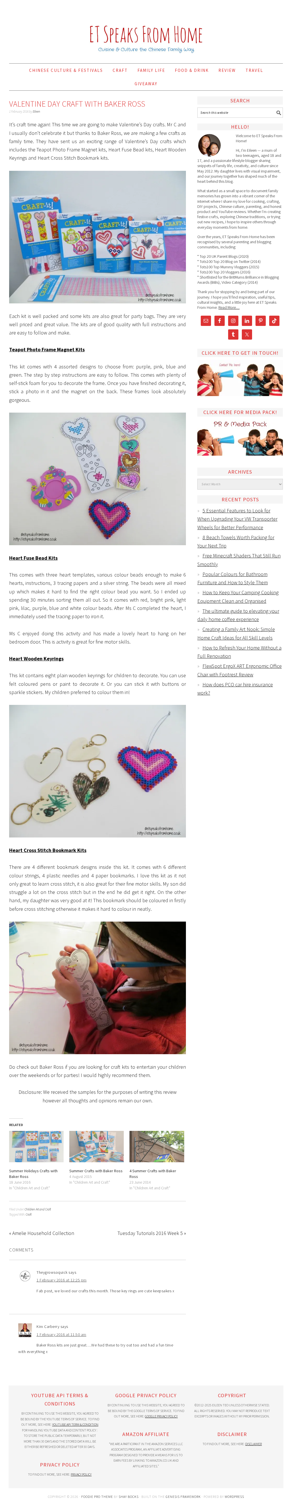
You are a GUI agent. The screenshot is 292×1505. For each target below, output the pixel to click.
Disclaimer (253, 1444)
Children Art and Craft (38, 1209)
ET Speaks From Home (146, 29)
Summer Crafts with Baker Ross (96, 1170)
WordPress (234, 1496)
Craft (29, 1214)
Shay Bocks (129, 1496)
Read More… (229, 307)
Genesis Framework (183, 1496)
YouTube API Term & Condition (75, 1424)
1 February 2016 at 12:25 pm (61, 1280)
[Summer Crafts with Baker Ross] (96, 1146)
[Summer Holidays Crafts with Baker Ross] (36, 1146)
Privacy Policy (81, 1474)
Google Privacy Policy (161, 1416)
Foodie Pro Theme (97, 1496)
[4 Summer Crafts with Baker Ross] (156, 1146)
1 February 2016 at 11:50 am (61, 1334)
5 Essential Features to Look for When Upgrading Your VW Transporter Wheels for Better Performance (237, 519)
